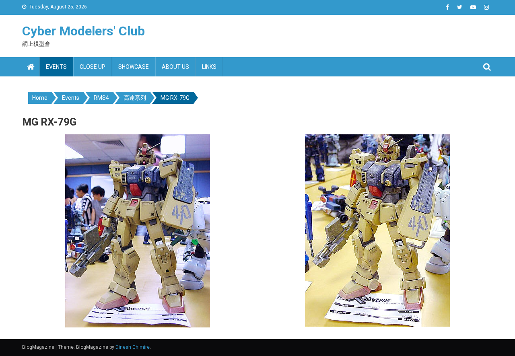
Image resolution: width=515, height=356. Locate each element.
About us (175, 67)
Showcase (133, 67)
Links (209, 67)
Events (56, 67)
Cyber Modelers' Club (83, 31)
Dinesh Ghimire (132, 347)
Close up (92, 67)
